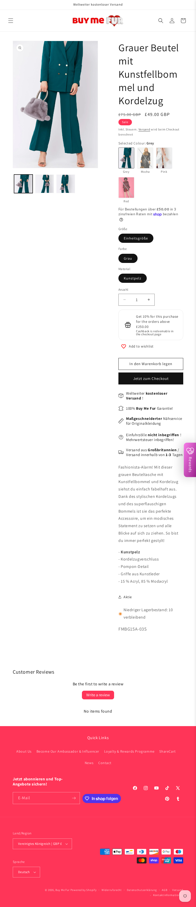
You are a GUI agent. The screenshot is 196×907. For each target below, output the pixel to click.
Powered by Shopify (83, 890)
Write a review (98, 695)
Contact (104, 763)
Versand (144, 129)
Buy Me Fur (62, 890)
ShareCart (167, 751)
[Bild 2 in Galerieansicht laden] (44, 184)
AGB (164, 890)
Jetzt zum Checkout (151, 378)
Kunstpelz (132, 278)
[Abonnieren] (74, 798)
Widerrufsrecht (112, 890)
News (89, 763)
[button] (10, 20)
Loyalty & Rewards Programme (129, 751)
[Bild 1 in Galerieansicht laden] (23, 184)
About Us (24, 751)
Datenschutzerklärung (142, 890)
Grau (128, 258)
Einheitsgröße (136, 238)
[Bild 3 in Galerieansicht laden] (65, 184)
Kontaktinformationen (168, 895)
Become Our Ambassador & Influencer (67, 751)
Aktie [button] (128, 597)
